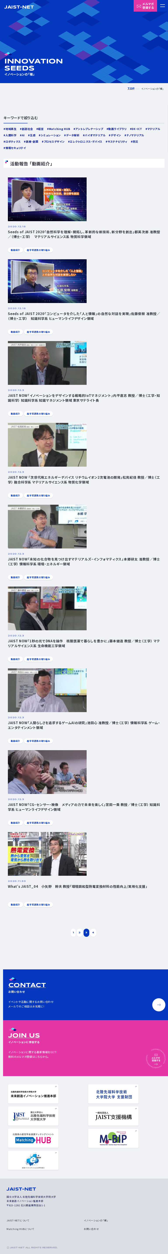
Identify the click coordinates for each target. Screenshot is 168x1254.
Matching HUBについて (20, 1228)
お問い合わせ (91, 1228)
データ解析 (73, 135)
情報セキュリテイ (15, 148)
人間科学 (11, 135)
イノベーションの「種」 (96, 1220)
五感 (32, 135)
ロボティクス (13, 141)
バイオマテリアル (95, 135)
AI (23, 135)
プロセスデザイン (54, 141)
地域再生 (11, 129)
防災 (135, 141)
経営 (41, 129)
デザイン (116, 135)
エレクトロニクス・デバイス (86, 141)
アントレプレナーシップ (89, 129)
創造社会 (27, 129)
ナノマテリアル (135, 135)
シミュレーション (51, 135)
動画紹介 (15, 250)
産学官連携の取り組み (38, 250)
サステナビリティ (118, 141)
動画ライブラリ (117, 129)
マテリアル (153, 129)
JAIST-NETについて (18, 1220)
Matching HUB (59, 129)
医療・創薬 (32, 141)
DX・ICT (137, 129)
